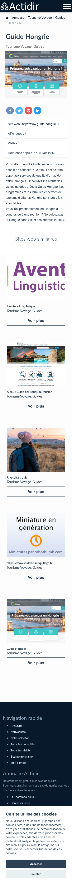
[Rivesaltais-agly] (36, 450)
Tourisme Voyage (40, 17)
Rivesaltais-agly (17, 477)
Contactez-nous (21, 803)
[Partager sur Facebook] (10, 111)
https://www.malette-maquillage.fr (29, 563)
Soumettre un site (22, 756)
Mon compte (18, 762)
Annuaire (18, 17)
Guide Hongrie (16, 648)
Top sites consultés (23, 744)
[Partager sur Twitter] (19, 111)
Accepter (36, 863)
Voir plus (36, 320)
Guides (60, 17)
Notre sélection (20, 738)
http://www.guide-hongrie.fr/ (40, 124)
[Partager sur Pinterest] (29, 111)
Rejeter (36, 874)
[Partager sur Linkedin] (38, 111)
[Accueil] (7, 17)
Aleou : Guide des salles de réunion (29, 392)
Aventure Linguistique (21, 306)
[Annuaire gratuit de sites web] (20, 6)
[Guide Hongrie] (36, 621)
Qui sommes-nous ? (23, 797)
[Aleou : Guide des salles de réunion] (36, 364)
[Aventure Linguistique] (36, 278)
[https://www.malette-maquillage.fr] (36, 535)
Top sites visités (21, 750)
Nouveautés (18, 732)
